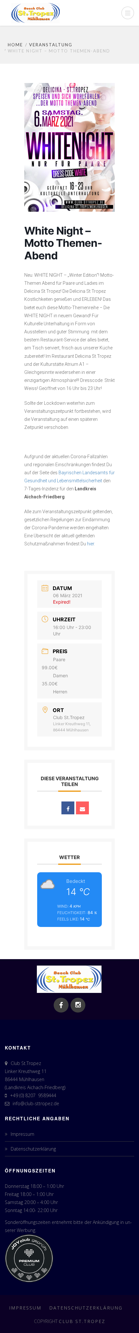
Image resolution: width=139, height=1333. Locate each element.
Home (15, 44)
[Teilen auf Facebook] (67, 807)
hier (90, 543)
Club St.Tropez (82, 1321)
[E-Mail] (82, 807)
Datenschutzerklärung (33, 1149)
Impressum (22, 1134)
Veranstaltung (50, 44)
